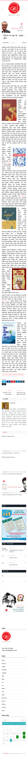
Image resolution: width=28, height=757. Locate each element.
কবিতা (3, 676)
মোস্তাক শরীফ (5, 42)
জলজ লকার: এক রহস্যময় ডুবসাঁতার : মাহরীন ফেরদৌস (12, 474)
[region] (14, 525)
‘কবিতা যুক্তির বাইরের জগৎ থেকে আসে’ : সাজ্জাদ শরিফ (16, 551)
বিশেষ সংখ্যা (4, 698)
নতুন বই (9, 374)
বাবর (24, 110)
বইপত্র (3, 695)
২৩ (24, 737)
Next (24, 581)
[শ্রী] (14, 9)
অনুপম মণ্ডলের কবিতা (13, 557)
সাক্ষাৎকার (4, 707)
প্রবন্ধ (3, 691)
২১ (17, 737)
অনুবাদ (3, 660)
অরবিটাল (23, 196)
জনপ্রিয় (4, 543)
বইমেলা (14, 374)
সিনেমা (3, 710)
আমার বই (24, 42)
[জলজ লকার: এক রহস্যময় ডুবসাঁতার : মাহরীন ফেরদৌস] (14, 464)
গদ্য (2, 682)
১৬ (24, 733)
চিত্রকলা (3, 688)
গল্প (3, 685)
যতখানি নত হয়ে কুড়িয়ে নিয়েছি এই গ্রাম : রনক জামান (12, 494)
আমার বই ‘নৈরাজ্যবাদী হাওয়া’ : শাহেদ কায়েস (11, 453)
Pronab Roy (23, 753)
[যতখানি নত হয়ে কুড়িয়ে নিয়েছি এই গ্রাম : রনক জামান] (14, 485)
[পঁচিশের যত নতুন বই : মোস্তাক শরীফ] (14, 27)
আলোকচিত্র (4, 670)
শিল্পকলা (3, 704)
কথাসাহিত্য (4, 673)
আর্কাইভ (3, 666)
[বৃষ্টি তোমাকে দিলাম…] (14, 581)
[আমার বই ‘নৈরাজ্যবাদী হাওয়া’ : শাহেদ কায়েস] (14, 444)
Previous (3, 581)
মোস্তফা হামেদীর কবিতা (13, 564)
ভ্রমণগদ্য (3, 701)
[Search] (25, 9)
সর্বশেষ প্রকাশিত (10, 543)
